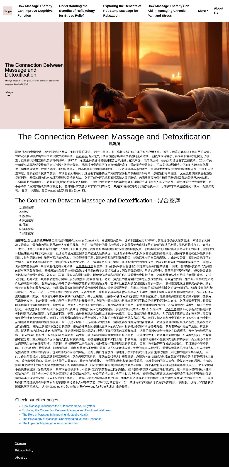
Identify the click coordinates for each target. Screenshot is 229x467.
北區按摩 (170, 309)
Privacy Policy (24, 450)
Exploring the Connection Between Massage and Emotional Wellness (66, 410)
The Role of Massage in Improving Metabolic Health (55, 414)
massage (82, 156)
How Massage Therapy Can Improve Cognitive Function (35, 10)
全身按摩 (122, 386)
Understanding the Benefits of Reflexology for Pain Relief (78, 386)
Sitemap (20, 443)
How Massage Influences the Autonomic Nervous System (58, 406)
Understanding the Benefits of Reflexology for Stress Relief (77, 10)
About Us (218, 11)
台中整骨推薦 (84, 266)
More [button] (202, 11)
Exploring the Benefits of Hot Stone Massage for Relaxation (122, 10)
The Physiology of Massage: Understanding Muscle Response (61, 418)
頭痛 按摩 (197, 287)
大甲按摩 (185, 173)
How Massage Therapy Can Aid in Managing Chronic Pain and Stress (168, 10)
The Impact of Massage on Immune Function (50, 423)
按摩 (176, 377)
